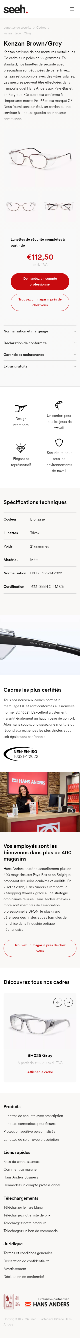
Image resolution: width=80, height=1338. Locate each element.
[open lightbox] (40, 158)
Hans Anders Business (21, 1177)
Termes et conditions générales (28, 1253)
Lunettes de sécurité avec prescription (33, 1116)
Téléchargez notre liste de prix (27, 1215)
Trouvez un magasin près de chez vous (40, 302)
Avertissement (15, 1269)
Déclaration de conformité (24, 1277)
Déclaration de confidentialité (27, 1261)
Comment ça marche (20, 1169)
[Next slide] (68, 1002)
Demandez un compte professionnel (40, 281)
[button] (72, 8)
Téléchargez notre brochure (25, 1223)
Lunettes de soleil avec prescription (31, 1139)
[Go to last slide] (57, 1002)
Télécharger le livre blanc (23, 1207)
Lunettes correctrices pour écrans (30, 1124)
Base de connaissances (22, 1161)
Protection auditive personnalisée (30, 1131)
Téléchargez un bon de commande (31, 1231)
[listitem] (40, 1037)
